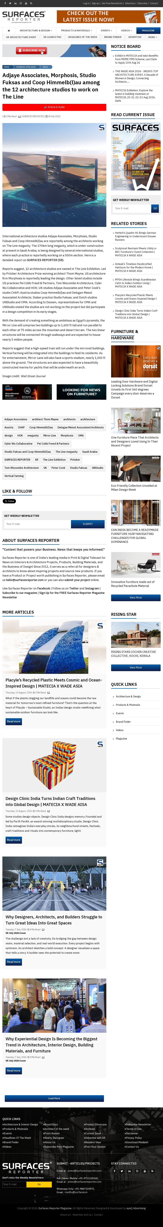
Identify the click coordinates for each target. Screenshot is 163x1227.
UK (45, 468)
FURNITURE (122, 332)
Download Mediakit (137, 1142)
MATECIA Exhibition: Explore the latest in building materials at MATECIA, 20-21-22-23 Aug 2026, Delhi (135, 96)
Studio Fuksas (78, 468)
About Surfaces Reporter (30, 541)
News (45, 67)
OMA (81, 436)
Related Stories (129, 224)
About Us (50, 1142)
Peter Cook (58, 468)
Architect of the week (57, 1129)
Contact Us (132, 1147)
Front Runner (52, 1133)
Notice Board (126, 47)
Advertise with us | (83, 1215)
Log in (86, 3)
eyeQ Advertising (136, 1208)
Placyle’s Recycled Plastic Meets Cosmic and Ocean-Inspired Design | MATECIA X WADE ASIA (54, 683)
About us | (65, 1215)
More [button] (152, 37)
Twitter (74, 588)
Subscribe (142, 3)
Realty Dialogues (54, 1138)
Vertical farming (14, 476)
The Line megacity (67, 452)
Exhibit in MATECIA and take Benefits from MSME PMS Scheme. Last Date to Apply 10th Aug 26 (136, 59)
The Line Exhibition (54, 460)
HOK (20, 436)
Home (6, 67)
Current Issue (93, 1133)
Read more (13, 721)
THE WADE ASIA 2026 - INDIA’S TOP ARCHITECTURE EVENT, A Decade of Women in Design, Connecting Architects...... (136, 77)
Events (120, 713)
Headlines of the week (26, 67)
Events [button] (105, 31)
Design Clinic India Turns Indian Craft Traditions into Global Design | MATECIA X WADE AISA (50, 801)
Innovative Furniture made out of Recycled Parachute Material (133, 584)
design (8, 436)
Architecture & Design (128, 697)
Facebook (44, 588)
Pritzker (75, 460)
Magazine (148, 31)
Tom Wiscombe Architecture (21, 468)
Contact (154, 3)
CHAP (21, 427)
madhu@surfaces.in (76, 1192)
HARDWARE (122, 339)
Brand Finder (112, 37)
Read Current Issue (133, 115)
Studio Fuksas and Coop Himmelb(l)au (27, 452)
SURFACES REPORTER (17, 460)
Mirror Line (49, 436)
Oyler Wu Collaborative (18, 444)
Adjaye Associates (15, 419)
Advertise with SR (95, 1138)
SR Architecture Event (21, 37)
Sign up (95, 3)
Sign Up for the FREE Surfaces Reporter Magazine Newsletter (53, 595)
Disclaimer (132, 1133)
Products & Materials (128, 705)
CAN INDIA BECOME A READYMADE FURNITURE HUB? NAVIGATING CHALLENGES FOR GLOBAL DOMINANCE (135, 536)
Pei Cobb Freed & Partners (53, 444)
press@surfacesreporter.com (84, 1171)
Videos (125, 31)
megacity (33, 436)
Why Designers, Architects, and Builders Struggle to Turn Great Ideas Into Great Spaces (54, 920)
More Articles (18, 613)
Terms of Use (134, 1129)
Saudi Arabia (89, 452)
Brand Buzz (51, 1125)
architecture (87, 419)
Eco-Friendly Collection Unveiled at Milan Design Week (134, 488)
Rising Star (123, 615)
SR (36, 460)
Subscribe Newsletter (138, 1125)
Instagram (92, 588)
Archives (90, 1129)
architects (69, 419)
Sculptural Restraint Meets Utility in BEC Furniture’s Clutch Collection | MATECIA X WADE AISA (135, 252)
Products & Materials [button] (75, 31)
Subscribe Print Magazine (59, 1147)
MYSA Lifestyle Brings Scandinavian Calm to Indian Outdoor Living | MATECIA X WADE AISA (135, 283)
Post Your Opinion (95, 1147)
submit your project (77, 580)
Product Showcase (96, 1125)
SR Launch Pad (52, 37)
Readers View (93, 1142)
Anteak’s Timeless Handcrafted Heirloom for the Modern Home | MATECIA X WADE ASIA (134, 268)
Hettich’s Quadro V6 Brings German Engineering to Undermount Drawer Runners (135, 236)
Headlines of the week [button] (82, 37)
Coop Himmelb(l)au (41, 427)
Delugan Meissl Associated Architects (81, 427)
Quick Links (124, 685)
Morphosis (67, 436)
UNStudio (97, 468)
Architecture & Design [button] (35, 31)
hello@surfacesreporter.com (25, 580)
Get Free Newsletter (112, 3)
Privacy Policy (134, 1138)
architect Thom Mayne (45, 419)
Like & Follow (17, 492)
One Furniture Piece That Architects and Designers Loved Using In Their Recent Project (135, 441)
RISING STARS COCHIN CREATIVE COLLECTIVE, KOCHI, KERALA (133, 654)
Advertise (130, 3)
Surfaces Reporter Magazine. (55, 1208)
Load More (54, 1098)
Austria (8, 427)
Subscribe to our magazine (20, 593)
